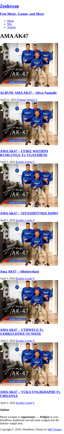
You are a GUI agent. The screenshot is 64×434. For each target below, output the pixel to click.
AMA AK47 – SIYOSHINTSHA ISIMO (29, 213)
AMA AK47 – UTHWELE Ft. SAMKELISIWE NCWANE (22, 332)
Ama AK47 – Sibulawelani (19, 271)
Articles (11, 27)
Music (10, 20)
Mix (9, 24)
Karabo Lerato (24, 161)
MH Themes (54, 429)
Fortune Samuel (26, 99)
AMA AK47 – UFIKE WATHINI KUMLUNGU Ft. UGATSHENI (24, 153)
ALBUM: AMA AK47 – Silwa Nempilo (28, 93)
